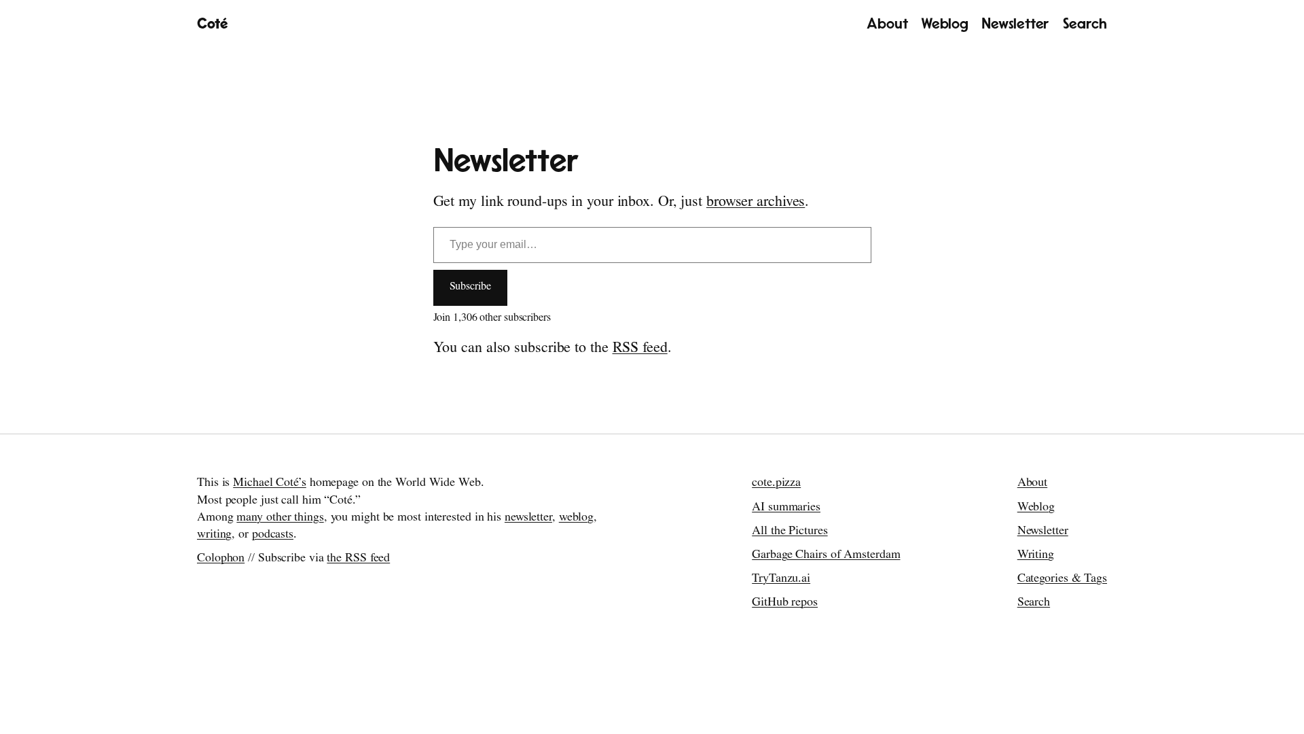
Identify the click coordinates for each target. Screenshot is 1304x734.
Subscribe (470, 287)
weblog (576, 518)
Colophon (220, 559)
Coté (212, 23)
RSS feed (640, 349)
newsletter (528, 518)
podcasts (272, 535)
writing (214, 535)
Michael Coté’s (269, 484)
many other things (279, 518)
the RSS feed (358, 559)
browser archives (755, 203)
